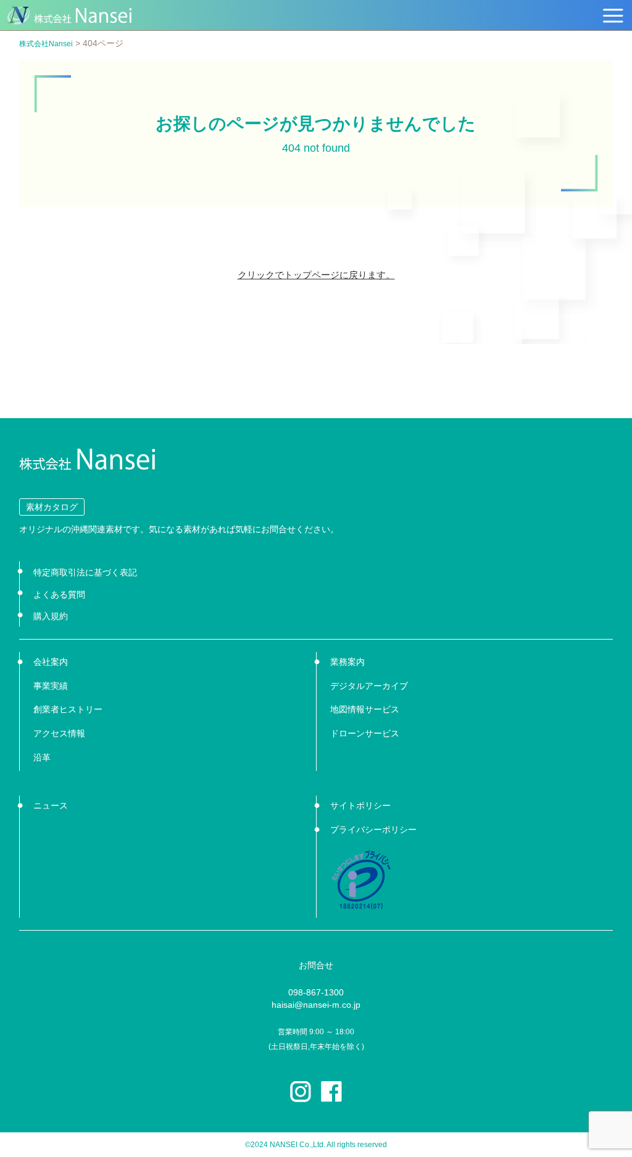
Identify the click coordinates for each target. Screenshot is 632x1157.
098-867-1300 (316, 992)
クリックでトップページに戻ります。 (316, 275)
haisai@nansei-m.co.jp (316, 1005)
